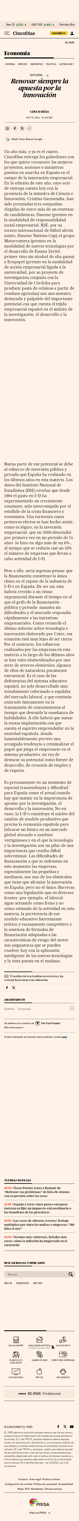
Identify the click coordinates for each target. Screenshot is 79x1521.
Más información (13, 1027)
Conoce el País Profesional (39, 1393)
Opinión (9, 1009)
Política (51, 64)
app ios (39, 1377)
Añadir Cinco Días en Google (26, 139)
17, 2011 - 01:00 (39, 117)
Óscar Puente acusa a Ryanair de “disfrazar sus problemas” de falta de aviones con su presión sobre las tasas (37, 1192)
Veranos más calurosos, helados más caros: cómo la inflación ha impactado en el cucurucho (35, 1241)
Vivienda (10, 64)
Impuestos (36, 64)
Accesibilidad (65, 1484)
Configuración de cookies (18, 1484)
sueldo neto (63, 1345)
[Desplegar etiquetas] (72, 1008)
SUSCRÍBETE (59, 33)
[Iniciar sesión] (72, 33)
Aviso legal (35, 1479)
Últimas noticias (17, 1180)
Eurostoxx (22, 1283)
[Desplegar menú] (7, 33)
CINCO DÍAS (39, 112)
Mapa (20, 1489)
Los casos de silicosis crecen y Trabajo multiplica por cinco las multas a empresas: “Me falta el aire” (39, 1225)
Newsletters (37, 1489)
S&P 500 (36, 24)
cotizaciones (16, 1377)
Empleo (22, 64)
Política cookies (51, 1479)
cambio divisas (39, 1360)
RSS (27, 1489)
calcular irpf (15, 1345)
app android (63, 1377)
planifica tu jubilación (16, 1361)
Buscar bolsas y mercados (24, 1262)
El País (69, 42)
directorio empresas (63, 1360)
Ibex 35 (10, 24)
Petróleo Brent (68, 24)
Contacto (23, 1479)
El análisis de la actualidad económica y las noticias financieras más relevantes (33, 978)
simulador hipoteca (39, 1345)
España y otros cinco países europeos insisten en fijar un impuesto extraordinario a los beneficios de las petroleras (37, 1208)
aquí (64, 1036)
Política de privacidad (45, 1484)
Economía (17, 53)
